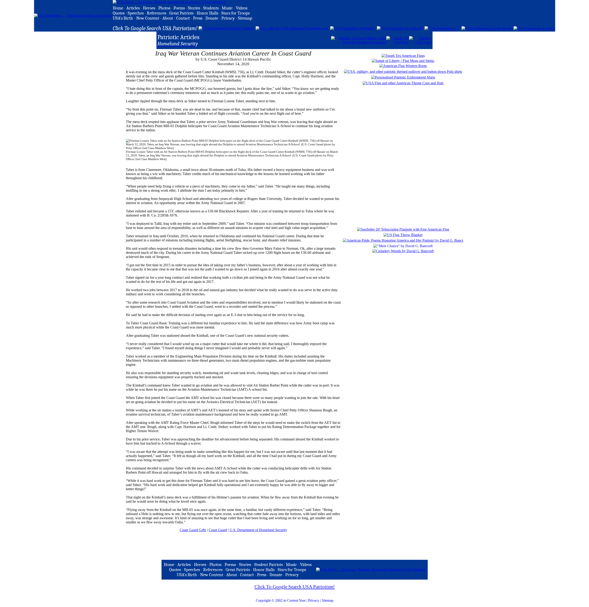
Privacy (313, 600)
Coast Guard (218, 530)
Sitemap (327, 600)
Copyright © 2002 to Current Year (281, 600)
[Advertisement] (277, 40)
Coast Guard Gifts (193, 530)
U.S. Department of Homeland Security (258, 530)
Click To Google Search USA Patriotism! (294, 586)
